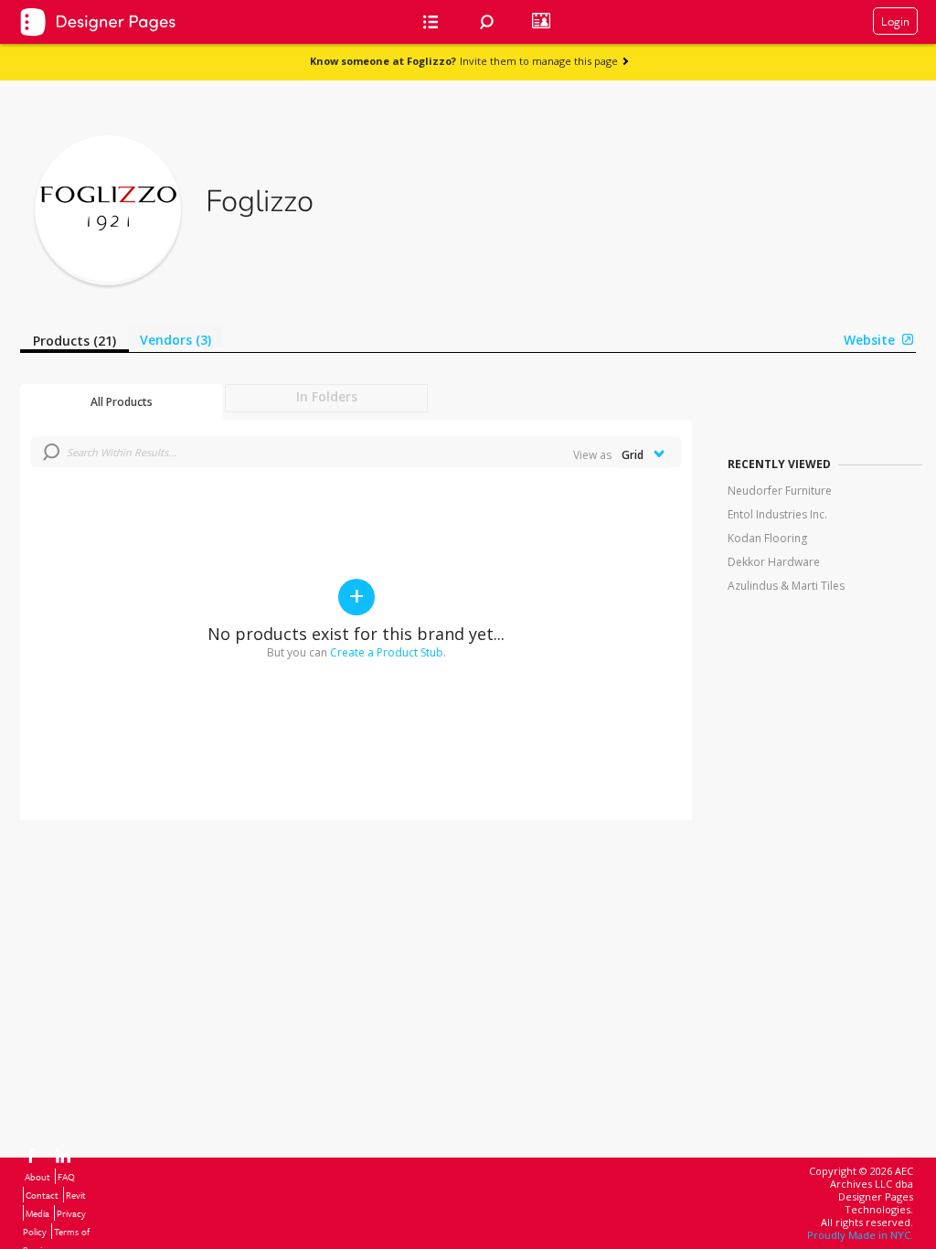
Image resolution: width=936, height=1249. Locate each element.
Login (895, 21)
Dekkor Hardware (774, 562)
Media (37, 1213)
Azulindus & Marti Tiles (786, 585)
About (37, 1176)
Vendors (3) (175, 339)
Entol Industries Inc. (777, 514)
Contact (42, 1195)
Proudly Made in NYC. (860, 1235)
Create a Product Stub (386, 652)
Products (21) (74, 340)
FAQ (66, 1176)
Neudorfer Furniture (780, 490)
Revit (76, 1195)
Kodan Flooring (767, 538)
